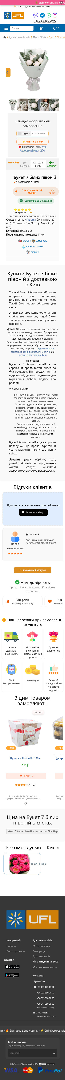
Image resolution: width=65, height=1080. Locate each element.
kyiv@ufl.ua (39, 981)
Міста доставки (41, 946)
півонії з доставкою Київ (32, 355)
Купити (28, 776)
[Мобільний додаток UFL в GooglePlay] (12, 975)
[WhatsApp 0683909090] (49, 16)
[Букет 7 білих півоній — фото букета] (32, 70)
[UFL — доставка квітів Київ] (14, 15)
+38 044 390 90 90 (45, 1003)
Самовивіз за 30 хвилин (38, 200)
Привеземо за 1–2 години (38, 191)
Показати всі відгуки (33, 570)
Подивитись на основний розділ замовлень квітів (32, 350)
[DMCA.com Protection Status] (46, 1064)
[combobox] (24, 133)
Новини (11, 946)
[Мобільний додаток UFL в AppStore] (12, 966)
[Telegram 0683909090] (42, 16)
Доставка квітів (41, 956)
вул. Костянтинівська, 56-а (33, 148)
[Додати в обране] (25, 803)
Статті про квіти (15, 951)
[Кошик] (41, 28)
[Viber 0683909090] (36, 16)
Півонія (31, 219)
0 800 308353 (42, 1012)
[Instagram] (55, 16)
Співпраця (39, 951)
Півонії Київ (36, 863)
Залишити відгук (35, 512)
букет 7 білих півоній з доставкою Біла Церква (35, 831)
